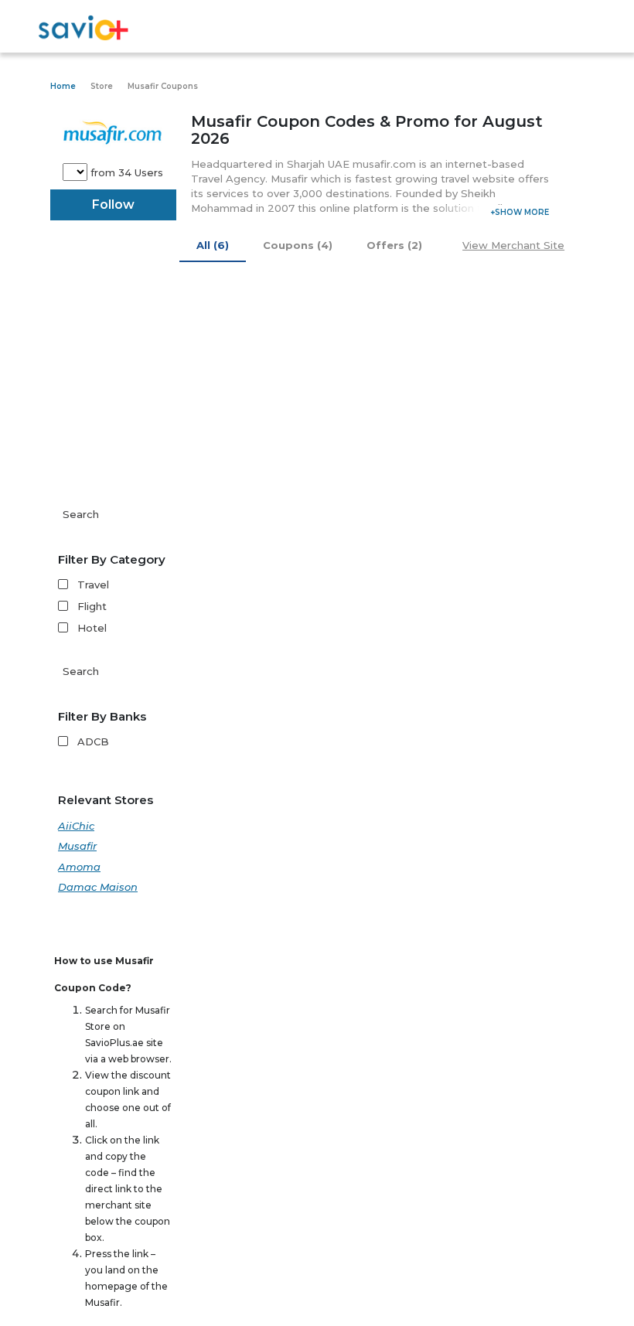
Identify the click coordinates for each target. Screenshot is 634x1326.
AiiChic (76, 826)
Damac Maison (98, 887)
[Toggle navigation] (573, 29)
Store (101, 86)
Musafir (77, 846)
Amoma (79, 867)
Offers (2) (394, 245)
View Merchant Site (513, 245)
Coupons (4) (297, 245)
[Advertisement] (317, 386)
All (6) (212, 245)
